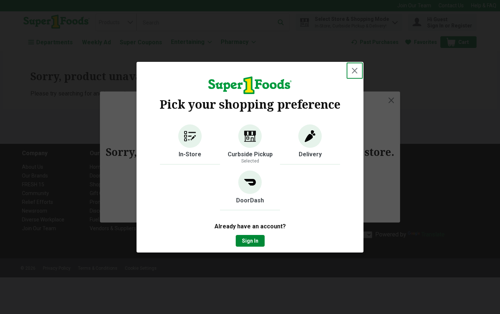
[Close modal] (354, 70)
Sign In (250, 241)
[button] (190, 144)
